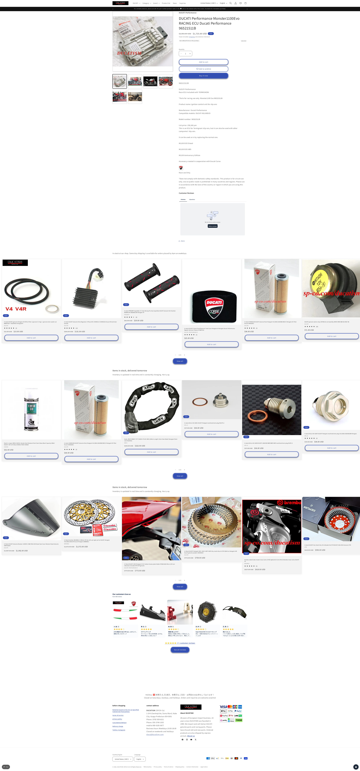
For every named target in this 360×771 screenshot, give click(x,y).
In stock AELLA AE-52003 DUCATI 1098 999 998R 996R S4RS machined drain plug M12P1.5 (268, 443)
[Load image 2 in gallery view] (135, 81)
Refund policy (148, 767)
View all (180, 361)
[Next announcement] (247, 9)
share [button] (183, 241)
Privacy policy (158, 767)
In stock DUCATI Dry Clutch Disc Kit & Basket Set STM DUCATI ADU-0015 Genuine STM (327, 545)
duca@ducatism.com (155, 734)
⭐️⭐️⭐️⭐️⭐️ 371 (180, 643)
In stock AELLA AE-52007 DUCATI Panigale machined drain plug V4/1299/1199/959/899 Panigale (330, 433)
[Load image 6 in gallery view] (135, 97)
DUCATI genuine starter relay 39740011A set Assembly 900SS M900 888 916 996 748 (326, 322)
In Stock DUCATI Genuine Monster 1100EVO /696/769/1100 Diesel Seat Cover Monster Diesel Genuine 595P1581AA (31, 544)
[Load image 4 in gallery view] (166, 81)
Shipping (192, 37)
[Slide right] (184, 355)
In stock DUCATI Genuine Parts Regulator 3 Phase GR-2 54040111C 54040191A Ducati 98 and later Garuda (90, 322)
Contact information (192, 767)
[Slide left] (175, 355)
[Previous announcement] (113, 9)
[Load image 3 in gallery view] (150, 81)
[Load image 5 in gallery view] (119, 97)
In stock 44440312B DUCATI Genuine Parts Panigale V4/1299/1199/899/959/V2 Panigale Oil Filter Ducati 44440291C (270, 322)
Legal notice (203, 767)
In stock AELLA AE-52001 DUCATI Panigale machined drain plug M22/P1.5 (204, 423)
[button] (136, 3)
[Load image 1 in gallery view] (119, 81)
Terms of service (168, 767)
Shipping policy (179, 767)
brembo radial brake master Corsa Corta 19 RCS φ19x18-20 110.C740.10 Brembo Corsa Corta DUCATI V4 (271, 560)
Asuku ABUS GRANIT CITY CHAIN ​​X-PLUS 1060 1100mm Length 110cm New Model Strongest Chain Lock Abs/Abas (150, 440)
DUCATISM (120, 767)
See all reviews (180, 650)
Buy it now (203, 76)
